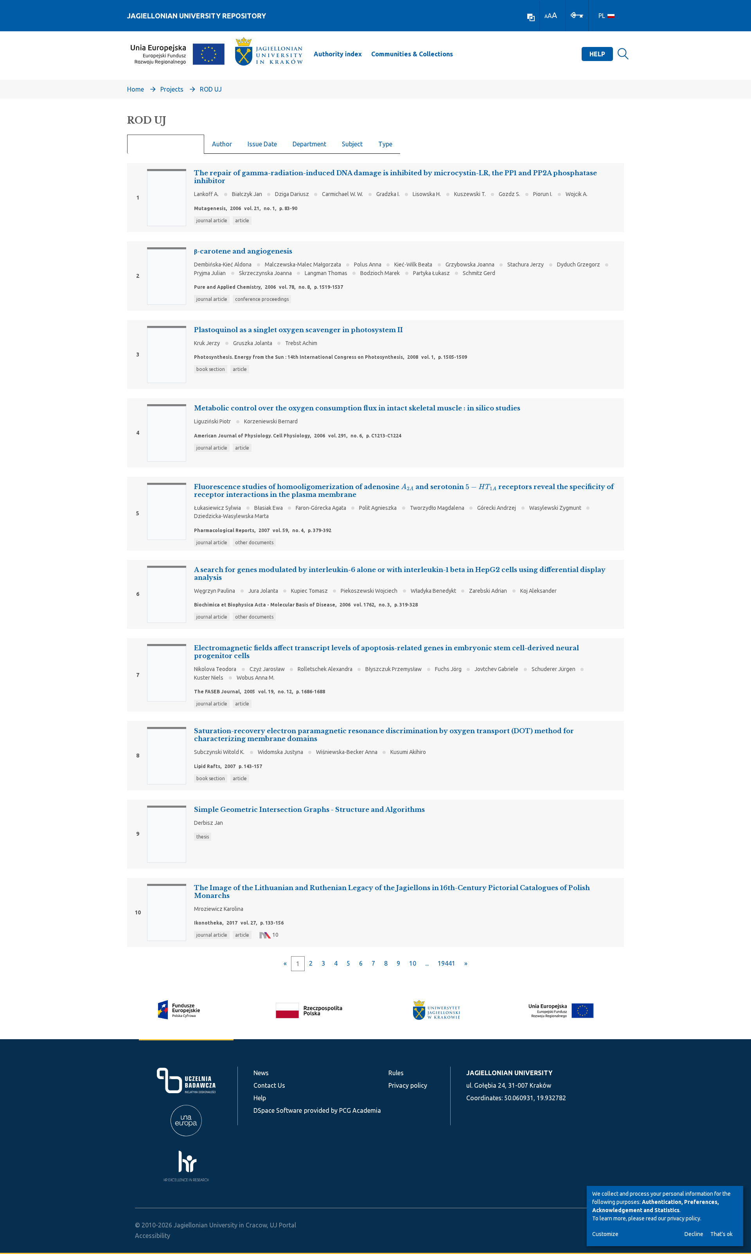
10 (412, 963)
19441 (446, 963)
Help (597, 54)
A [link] (546, 16)
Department (309, 144)
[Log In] (577, 14)
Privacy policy (407, 1085)
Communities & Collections (412, 54)
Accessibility (152, 1235)
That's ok (721, 1234)
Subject (352, 144)
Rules (396, 1072)
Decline (694, 1234)
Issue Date (262, 144)
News (261, 1072)
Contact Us (269, 1085)
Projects (171, 89)
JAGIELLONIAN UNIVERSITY (509, 1072)
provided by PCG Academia (342, 1110)
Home (135, 89)
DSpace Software (277, 1110)
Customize (605, 1234)
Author (222, 144)
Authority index (338, 54)
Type (385, 144)
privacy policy (683, 1218)
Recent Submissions (165, 144)
